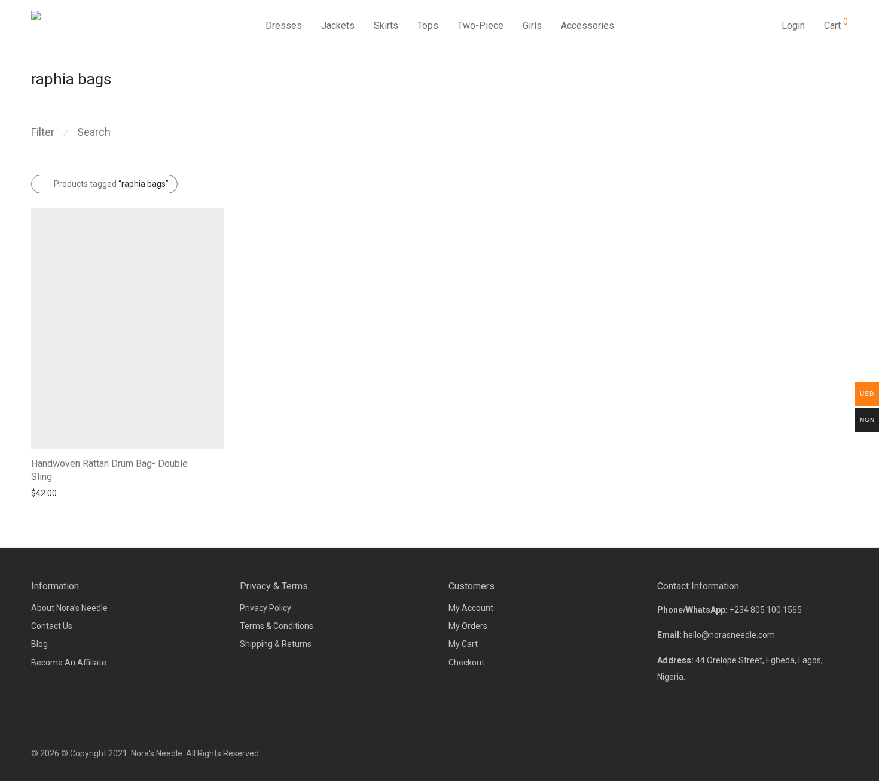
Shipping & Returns (276, 644)
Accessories (587, 25)
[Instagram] (824, 753)
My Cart (463, 644)
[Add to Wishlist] (218, 462)
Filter (42, 132)
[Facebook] (804, 753)
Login (793, 25)
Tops (427, 25)
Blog (39, 644)
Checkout (466, 662)
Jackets (338, 25)
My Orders (467, 626)
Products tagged (111, 184)
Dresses (283, 25)
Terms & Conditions (276, 626)
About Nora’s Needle (69, 608)
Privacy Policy (265, 608)
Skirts (386, 25)
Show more (47, 492)
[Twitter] (844, 753)
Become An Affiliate (68, 662)
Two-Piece (480, 25)
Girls (532, 25)
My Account (470, 608)
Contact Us (51, 626)
